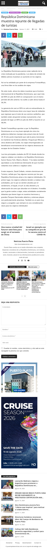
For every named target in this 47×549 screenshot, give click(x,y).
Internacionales (11, 8)
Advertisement (26, 543)
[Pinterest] (14, 35)
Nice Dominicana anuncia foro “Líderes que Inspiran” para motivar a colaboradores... (29, 507)
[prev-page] (22, 296)
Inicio (2, 8)
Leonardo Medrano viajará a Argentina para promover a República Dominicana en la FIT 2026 (7, 285)
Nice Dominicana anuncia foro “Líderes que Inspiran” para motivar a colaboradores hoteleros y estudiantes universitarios (38, 287)
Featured (5, 12)
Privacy (17, 543)
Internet (24, 12)
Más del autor (32, 267)
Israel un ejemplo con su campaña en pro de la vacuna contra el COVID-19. (36, 231)
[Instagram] (22, 261)
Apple (18, 280)
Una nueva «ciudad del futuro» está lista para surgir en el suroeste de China (11, 231)
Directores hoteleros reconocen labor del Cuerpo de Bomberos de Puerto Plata (29, 519)
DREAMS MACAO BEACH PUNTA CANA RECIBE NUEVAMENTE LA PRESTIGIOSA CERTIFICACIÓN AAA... (30, 495)
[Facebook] (3, 35)
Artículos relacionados (17, 267)
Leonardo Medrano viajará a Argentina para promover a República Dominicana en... (26, 483)
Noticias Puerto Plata (11, 29)
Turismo (32, 12)
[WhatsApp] (20, 35)
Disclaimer (9, 543)
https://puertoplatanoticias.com (23, 244)
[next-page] (25, 296)
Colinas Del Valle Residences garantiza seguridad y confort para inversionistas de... (29, 531)
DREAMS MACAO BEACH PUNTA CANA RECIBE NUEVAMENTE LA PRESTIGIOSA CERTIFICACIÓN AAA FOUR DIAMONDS (23, 285)
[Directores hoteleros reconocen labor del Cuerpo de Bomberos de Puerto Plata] (7, 520)
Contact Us (37, 543)
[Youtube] (28, 261)
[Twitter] (9, 35)
